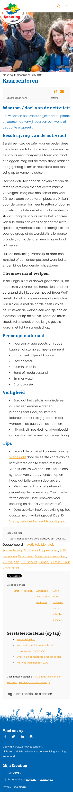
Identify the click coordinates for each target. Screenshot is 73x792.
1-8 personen (48, 550)
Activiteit (33, 544)
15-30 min (30, 550)
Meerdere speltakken (50, 556)
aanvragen (46, 779)
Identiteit (47, 544)
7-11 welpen (11, 562)
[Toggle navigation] (66, 6)
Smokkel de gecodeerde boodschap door (39, 656)
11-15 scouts (29, 562)
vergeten (31, 779)
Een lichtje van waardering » (34, 682)
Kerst (16, 590)
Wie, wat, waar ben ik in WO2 (32, 662)
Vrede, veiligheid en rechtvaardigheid (37, 521)
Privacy (7, 787)
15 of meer (26, 556)
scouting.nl (20, 787)
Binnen (44, 562)
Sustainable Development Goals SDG (43, 596)
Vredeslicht (17, 457)
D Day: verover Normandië (31, 651)
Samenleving (12, 550)
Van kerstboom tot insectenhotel (35, 645)
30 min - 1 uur (60, 562)
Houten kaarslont (26, 639)
